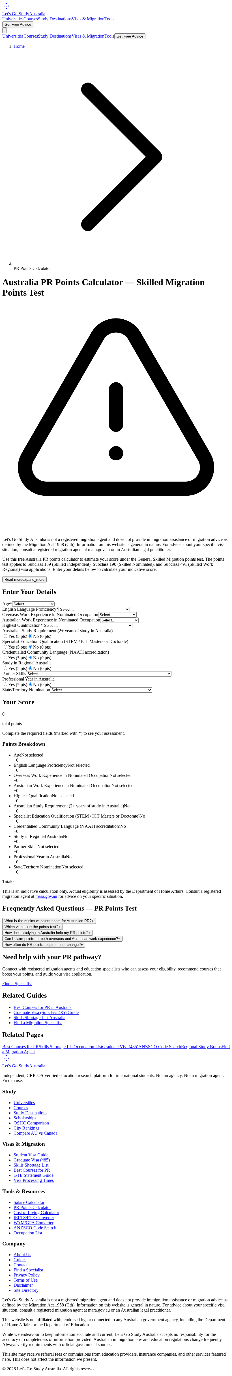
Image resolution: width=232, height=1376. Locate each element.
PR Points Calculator (32, 1207)
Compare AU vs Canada (35, 1133)
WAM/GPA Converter (33, 1222)
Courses (30, 18)
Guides (20, 1259)
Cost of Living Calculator (36, 1212)
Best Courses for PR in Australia (43, 1007)
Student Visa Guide (31, 1154)
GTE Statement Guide (33, 1175)
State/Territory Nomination (26, 689)
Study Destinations (55, 18)
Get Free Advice (18, 24)
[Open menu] (4, 30)
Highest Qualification (22, 625)
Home (19, 46)
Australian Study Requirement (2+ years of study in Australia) (57, 630)
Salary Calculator (29, 1202)
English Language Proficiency (30, 609)
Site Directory (26, 1290)
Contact (20, 1264)
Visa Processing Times (34, 1180)
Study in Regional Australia (26, 662)
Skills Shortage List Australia (39, 1017)
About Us (22, 1254)
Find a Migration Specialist (38, 1022)
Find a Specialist (17, 983)
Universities (12, 18)
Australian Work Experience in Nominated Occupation (51, 619)
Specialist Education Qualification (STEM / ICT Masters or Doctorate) (65, 641)
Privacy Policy (27, 1275)
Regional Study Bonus (201, 1046)
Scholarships (25, 1117)
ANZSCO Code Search (159, 1046)
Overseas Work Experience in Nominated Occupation (50, 614)
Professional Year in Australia (28, 679)
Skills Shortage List (56, 1046)
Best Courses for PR (20, 1046)
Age (7, 603)
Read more (24, 579)
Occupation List (88, 1046)
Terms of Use (26, 1280)
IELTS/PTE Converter (34, 1217)
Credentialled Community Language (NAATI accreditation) (55, 652)
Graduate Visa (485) (120, 1046)
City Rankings (26, 1128)
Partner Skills (14, 673)
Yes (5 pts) (17, 636)
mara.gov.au (46, 896)
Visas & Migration (88, 18)
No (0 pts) (42, 636)
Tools (109, 18)
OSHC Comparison (31, 1123)
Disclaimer (23, 1285)
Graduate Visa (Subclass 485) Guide (46, 1012)
